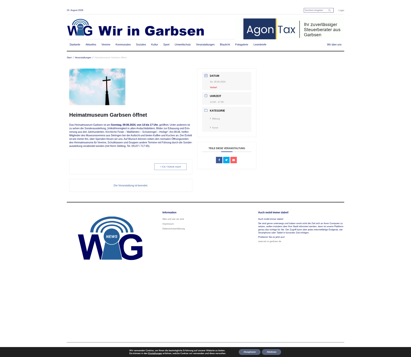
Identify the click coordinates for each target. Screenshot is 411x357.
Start (69, 57)
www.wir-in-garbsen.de (269, 241)
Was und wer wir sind (173, 219)
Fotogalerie (241, 44)
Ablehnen (271, 351)
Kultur (154, 44)
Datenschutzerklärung (173, 228)
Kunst (215, 127)
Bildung (216, 118)
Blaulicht (225, 44)
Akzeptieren (250, 351)
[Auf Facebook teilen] (219, 160)
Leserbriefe (260, 44)
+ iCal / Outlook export (170, 166)
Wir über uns (334, 44)
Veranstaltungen (205, 44)
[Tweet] (226, 160)
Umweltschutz (183, 44)
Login (341, 10)
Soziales (141, 44)
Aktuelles (91, 44)
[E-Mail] (233, 160)
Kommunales (123, 44)
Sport (166, 44)
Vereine (105, 44)
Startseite (75, 44)
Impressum (168, 223)
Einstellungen (155, 353)
